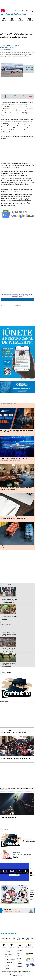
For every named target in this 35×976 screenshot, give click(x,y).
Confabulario (4, 701)
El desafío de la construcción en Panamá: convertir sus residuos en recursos (9, 650)
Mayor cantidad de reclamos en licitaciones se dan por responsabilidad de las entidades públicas (17, 731)
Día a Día (18, 954)
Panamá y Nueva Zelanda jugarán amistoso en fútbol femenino (9, 634)
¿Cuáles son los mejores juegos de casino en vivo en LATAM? (16, 546)
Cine (18, 961)
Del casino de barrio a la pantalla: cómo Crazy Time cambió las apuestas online (16, 488)
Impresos (19, 966)
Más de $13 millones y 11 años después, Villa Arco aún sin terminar (17, 789)
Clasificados (9, 960)
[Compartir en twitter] (15, 96)
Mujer (19, 958)
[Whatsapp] (14, 938)
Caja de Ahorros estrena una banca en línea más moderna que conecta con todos (15, 459)
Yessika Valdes (4, 47)
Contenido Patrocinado (10, 404)
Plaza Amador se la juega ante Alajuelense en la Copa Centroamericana (9, 664)
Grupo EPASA (7, 967)
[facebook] (18, 938)
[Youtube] (27, 938)
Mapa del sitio (8, 955)
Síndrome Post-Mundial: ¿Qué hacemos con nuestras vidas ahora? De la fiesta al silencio (16, 431)
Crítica (19, 951)
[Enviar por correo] (30, 96)
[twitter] (23, 938)
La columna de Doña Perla (8, 817)
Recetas (19, 963)
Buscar (7, 951)
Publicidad (9, 963)
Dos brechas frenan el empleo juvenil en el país (15, 758)
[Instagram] (32, 938)
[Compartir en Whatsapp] (23, 96)
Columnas (5, 829)
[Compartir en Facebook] (5, 96)
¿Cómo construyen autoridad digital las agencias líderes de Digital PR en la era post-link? (15, 517)
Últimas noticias (8, 584)
